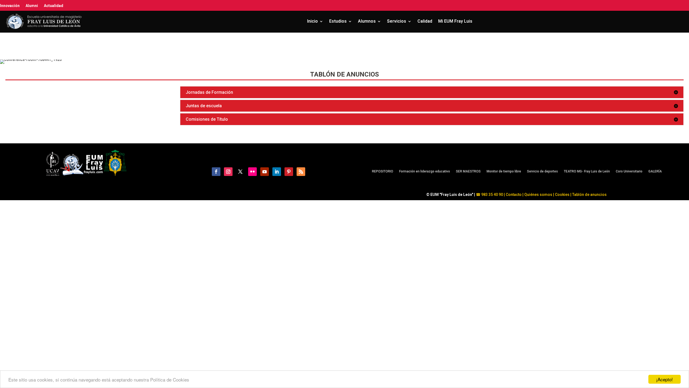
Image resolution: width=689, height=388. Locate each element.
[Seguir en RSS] (301, 171)
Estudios (338, 21)
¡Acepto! (664, 379)
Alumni (32, 6)
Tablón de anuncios (589, 194)
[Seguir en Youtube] (264, 171)
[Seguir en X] (240, 171)
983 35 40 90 (491, 194)
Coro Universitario (629, 171)
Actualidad (53, 6)
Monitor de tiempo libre (504, 171)
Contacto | (514, 194)
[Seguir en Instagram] (228, 171)
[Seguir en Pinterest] (288, 171)
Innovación (10, 6)
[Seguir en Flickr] (252, 171)
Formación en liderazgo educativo (424, 171)
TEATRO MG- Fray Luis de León (587, 171)
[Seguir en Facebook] (216, 171)
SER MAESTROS (468, 171)
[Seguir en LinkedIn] (276, 171)
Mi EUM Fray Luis (455, 21)
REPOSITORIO (382, 171)
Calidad (424, 21)
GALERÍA (655, 171)
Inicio (312, 21)
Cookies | (562, 194)
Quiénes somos (538, 194)
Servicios (396, 21)
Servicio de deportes (542, 171)
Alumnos (367, 21)
